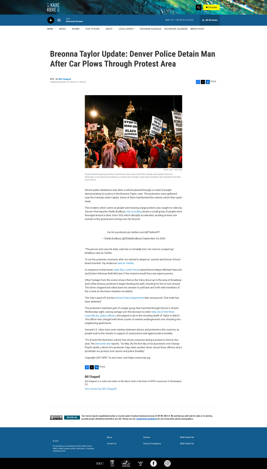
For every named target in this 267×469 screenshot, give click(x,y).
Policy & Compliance (152, 444)
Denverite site (103, 343)
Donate (212, 7)
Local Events (126, 29)
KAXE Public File (187, 437)
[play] (51, 20)
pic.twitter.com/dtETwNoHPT (143, 232)
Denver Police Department (129, 297)
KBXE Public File (187, 444)
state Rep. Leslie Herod (126, 269)
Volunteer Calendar (176, 29)
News (50, 29)
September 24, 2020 (154, 238)
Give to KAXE (93, 29)
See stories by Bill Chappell (101, 388)
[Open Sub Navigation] (55, 29)
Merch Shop (197, 29)
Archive (146, 437)
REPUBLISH (72, 417)
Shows (76, 29)
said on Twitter (126, 263)
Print (213, 81)
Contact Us (111, 444)
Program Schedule (150, 29)
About (109, 29)
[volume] (59, 20)
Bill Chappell (65, 79)
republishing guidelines (146, 419)
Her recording (134, 211)
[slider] (63, 20)
